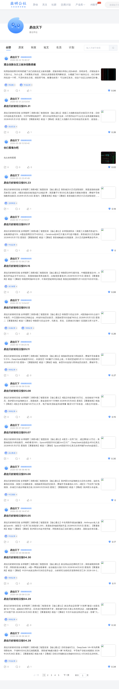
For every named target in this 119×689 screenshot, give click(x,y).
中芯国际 (11, 494)
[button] (80, 4)
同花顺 (11, 85)
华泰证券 (28, 328)
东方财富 (11, 286)
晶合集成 (11, 453)
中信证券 (27, 85)
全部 (8, 47)
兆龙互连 (11, 126)
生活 (59, 47)
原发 (21, 47)
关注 (44, 4)
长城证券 (11, 328)
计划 (71, 47)
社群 (54, 4)
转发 (33, 47)
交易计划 (66, 4)
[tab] (8, 47)
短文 (46, 47)
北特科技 (11, 203)
